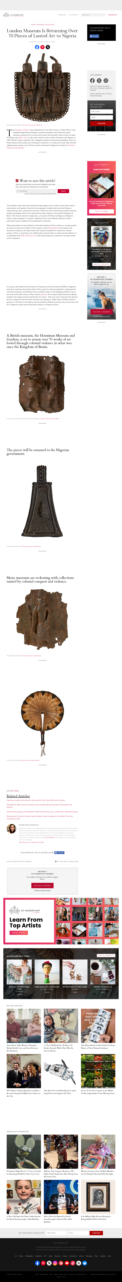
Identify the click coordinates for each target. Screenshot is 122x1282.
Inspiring (40, 25)
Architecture (38, 1256)
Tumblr (107, 88)
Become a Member (42, 886)
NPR (12, 791)
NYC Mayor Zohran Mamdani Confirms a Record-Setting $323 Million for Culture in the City (23, 1093)
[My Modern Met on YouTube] (67, 1263)
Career (50, 1256)
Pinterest (101, 88)
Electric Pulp (111, 1274)
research (43, 294)
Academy (103, 1256)
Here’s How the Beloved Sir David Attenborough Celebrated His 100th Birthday (58, 1219)
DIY (45, 1256)
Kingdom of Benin (22, 130)
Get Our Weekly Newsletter (67, 861)
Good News (49, 25)
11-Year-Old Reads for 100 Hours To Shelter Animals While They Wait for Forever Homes (58, 1048)
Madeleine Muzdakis (37, 42)
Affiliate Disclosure (81, 1274)
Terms (63, 1277)
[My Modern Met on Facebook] (37, 1263)
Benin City (23, 137)
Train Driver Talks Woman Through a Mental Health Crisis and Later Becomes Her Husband (22, 1048)
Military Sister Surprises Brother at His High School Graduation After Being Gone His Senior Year (61, 1174)
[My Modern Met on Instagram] (55, 1263)
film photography (50, 837)
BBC (16, 791)
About (37, 1274)
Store (109, 1256)
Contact (66, 1274)
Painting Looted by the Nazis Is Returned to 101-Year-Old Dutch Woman (36, 800)
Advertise (72, 1274)
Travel (96, 1256)
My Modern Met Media (101, 95)
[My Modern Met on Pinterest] (43, 1263)
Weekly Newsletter (104, 86)
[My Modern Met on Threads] (78, 1263)
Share (60, 853)
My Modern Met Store (18, 956)
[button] (74, 15)
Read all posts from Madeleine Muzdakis (31, 842)
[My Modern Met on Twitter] (49, 1263)
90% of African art (28, 236)
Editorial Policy (44, 1274)
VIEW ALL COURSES (101, 211)
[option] (63, 930)
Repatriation (53, 228)
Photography (29, 1256)
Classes (65, 1256)
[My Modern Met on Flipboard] (61, 1263)
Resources (58, 1256)
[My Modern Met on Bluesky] (84, 1263)
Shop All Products (101, 264)
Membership (112, 15)
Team (50, 1274)
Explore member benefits (43, 890)
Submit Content (58, 1274)
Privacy (59, 1277)
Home (33, 25)
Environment (73, 1256)
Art (16, 1256)
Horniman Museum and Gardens (32, 125)
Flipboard (93, 90)
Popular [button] (62, 15)
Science (81, 1256)
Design (21, 1256)
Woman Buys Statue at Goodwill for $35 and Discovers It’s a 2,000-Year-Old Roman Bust (42, 812)
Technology (89, 1256)
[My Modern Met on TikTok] (72, 1263)
